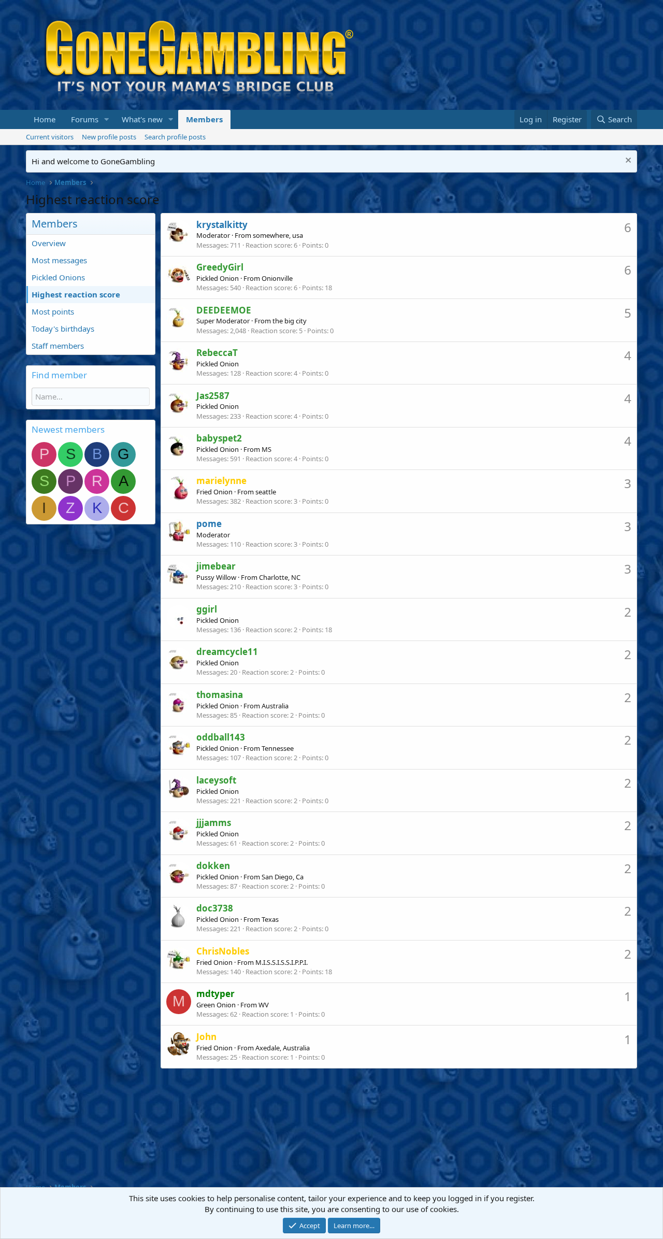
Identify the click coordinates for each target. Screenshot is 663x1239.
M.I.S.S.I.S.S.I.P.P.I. (281, 962)
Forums (84, 119)
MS (266, 449)
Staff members (58, 345)
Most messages (59, 260)
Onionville (277, 278)
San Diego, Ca (283, 876)
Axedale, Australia (282, 1047)
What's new (142, 119)
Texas (270, 919)
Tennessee (278, 748)
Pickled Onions (58, 277)
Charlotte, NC (279, 577)
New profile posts (109, 136)
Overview (49, 243)
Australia (275, 705)
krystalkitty (222, 225)
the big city (289, 320)
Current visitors (50, 136)
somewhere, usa (278, 235)
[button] (106, 119)
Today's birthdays (63, 328)
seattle (265, 491)
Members (204, 119)
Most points (53, 311)
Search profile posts (175, 136)
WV (263, 1004)
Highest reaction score (76, 294)
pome (209, 524)
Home (44, 119)
